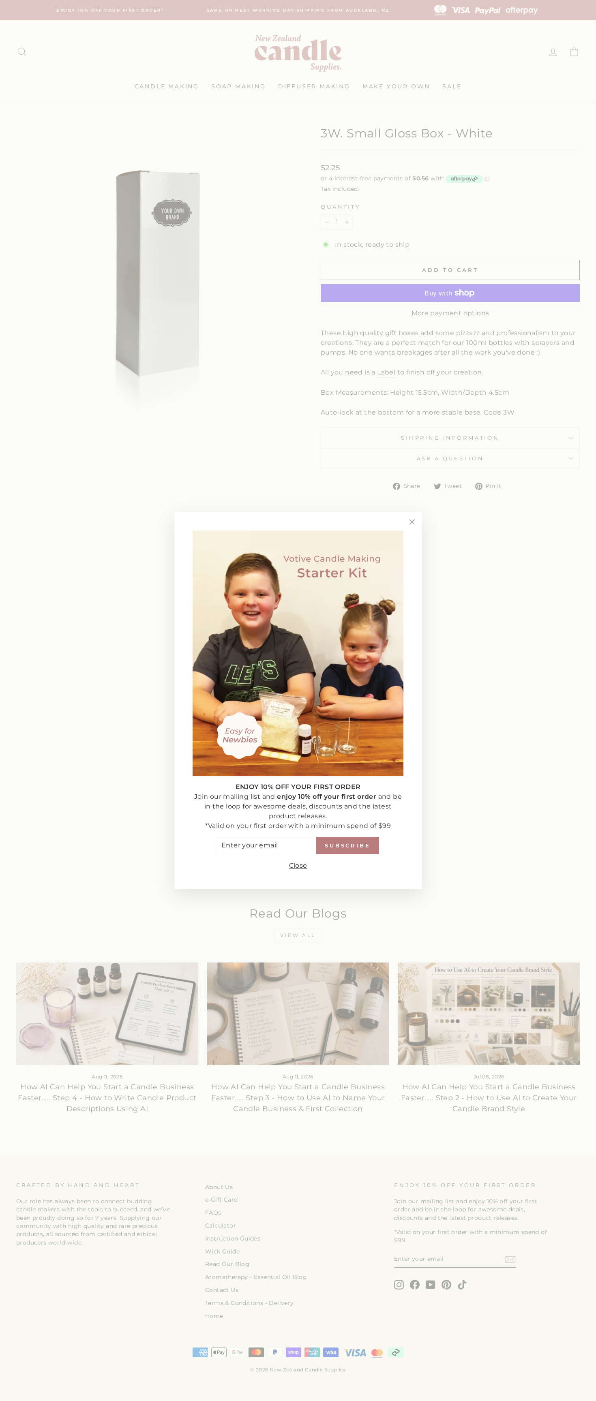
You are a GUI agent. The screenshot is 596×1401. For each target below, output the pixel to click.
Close (298, 865)
